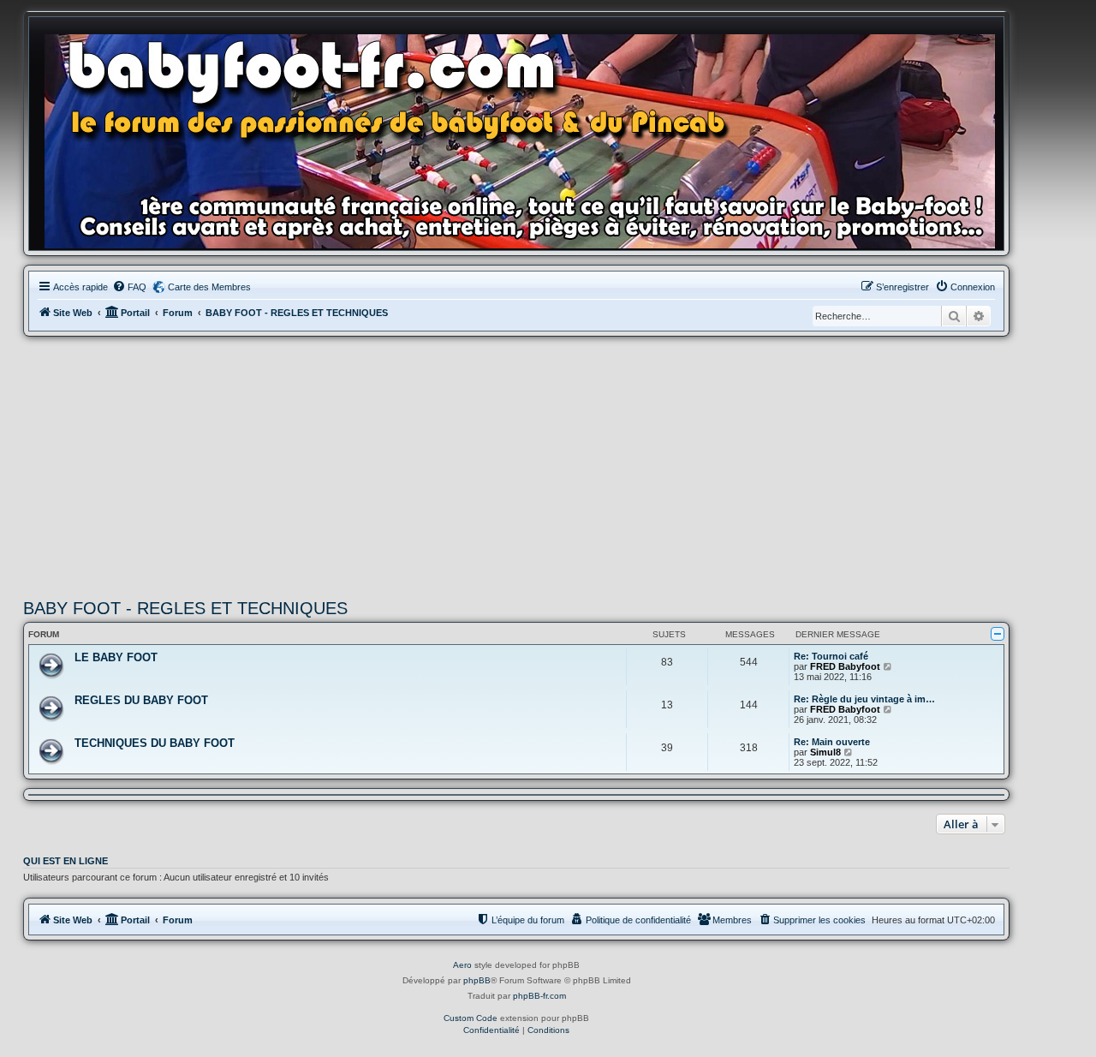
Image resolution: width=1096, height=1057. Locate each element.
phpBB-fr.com (539, 995)
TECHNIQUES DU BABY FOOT (154, 743)
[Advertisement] (516, 465)
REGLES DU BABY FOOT (141, 700)
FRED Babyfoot (845, 666)
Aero (462, 965)
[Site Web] (525, 138)
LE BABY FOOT (116, 657)
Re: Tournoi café (831, 656)
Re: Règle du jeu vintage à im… (864, 699)
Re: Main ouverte (832, 742)
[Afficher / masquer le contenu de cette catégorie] (997, 634)
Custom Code (470, 1018)
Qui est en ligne (65, 861)
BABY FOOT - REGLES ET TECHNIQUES (185, 608)
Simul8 (825, 752)
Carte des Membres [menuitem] (209, 287)
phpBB (477, 980)
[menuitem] (129, 287)
